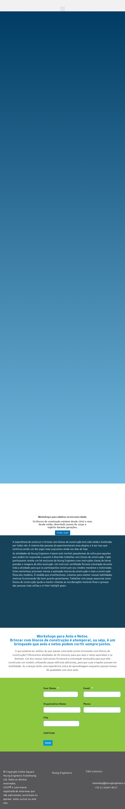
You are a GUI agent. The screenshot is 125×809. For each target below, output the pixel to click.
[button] (62, 9)
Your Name (51, 688)
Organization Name (54, 704)
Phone (87, 704)
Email (88, 688)
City (45, 717)
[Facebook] (57, 783)
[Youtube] (67, 783)
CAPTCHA (49, 733)
